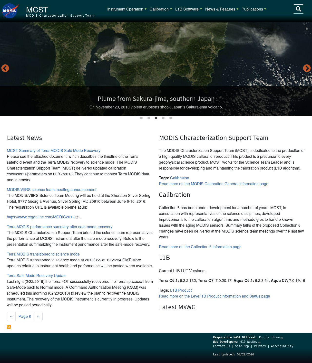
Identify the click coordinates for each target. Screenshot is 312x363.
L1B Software (187, 9)
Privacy (260, 346)
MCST (37, 9)
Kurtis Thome (269, 337)
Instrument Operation (125, 9)
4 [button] (163, 118)
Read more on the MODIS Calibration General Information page (213, 183)
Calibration (159, 9)
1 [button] (141, 118)
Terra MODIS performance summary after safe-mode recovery (59, 226)
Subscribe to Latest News (9, 327)
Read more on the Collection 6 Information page (200, 246)
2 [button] (148, 118)
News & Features (220, 9)
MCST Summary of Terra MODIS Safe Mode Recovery (53, 150)
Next (307, 69)
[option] (156, 69)
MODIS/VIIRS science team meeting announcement (51, 189)
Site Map (242, 346)
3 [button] (156, 118)
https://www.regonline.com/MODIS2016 (41, 217)
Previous (5, 69)
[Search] (298, 9)
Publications (252, 9)
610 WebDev (248, 341)
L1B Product (181, 290)
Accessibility (282, 346)
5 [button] (170, 118)
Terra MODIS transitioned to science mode (43, 254)
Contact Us (221, 346)
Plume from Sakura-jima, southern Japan (156, 98)
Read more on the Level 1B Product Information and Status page (214, 296)
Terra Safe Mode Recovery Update (37, 275)
